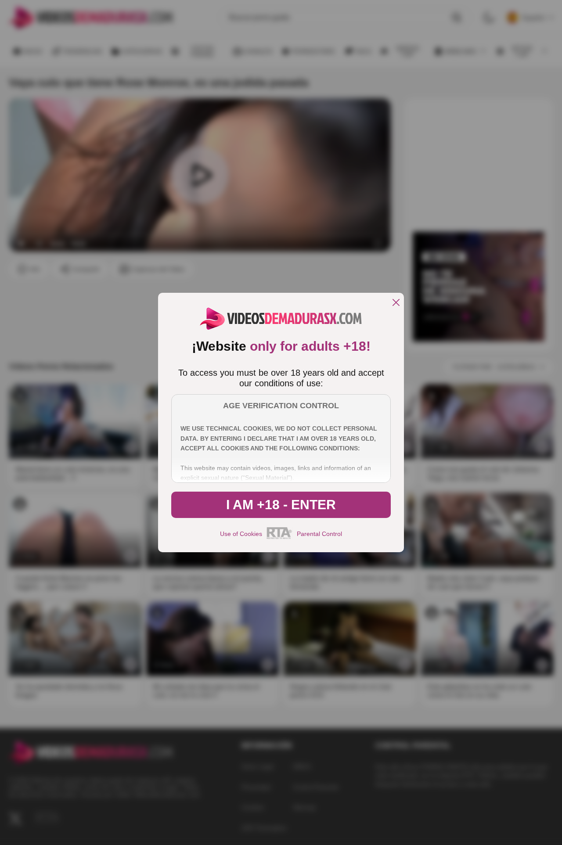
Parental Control (319, 533)
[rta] (279, 537)
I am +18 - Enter (281, 504)
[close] (396, 303)
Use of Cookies (241, 533)
